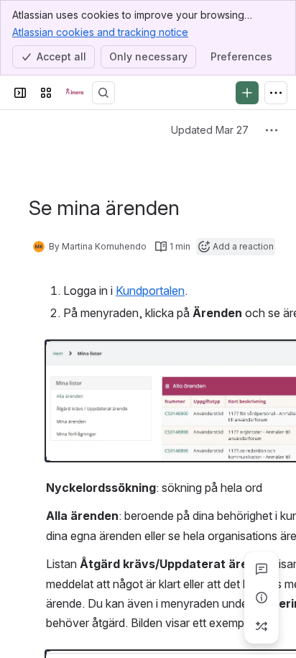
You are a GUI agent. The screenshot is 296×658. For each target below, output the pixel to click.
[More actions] (271, 130)
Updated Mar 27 (210, 130)
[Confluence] (74, 92)
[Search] (103, 92)
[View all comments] (261, 568)
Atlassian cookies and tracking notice (100, 32)
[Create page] (261, 626)
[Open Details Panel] (261, 597)
